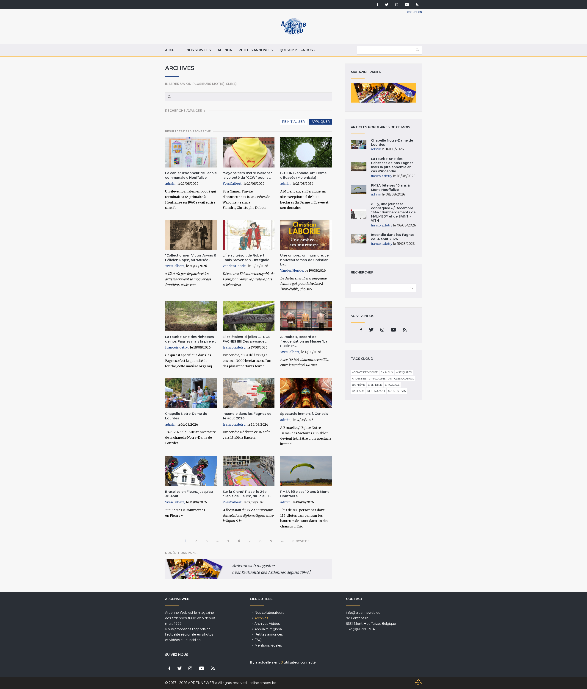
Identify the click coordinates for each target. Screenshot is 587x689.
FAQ (258, 640)
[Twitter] (387, 5)
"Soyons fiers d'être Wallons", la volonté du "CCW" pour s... (247, 175)
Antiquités (404, 372)
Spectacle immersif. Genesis (304, 414)
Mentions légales (268, 645)
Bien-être (375, 384)
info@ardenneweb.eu (363, 613)
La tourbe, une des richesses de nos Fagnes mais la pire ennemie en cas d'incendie (392, 165)
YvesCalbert (232, 183)
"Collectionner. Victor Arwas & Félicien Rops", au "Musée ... (190, 257)
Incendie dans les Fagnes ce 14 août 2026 (393, 237)
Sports (393, 391)
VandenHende (234, 266)
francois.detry (176, 347)
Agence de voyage (365, 372)
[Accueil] (293, 34)
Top (418, 684)
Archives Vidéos (267, 624)
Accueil (172, 50)
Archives (261, 618)
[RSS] (417, 5)
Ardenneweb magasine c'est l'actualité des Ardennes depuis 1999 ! (271, 569)
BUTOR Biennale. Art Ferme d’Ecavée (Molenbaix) (303, 175)
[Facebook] (377, 5)
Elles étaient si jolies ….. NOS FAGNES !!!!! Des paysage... (246, 339)
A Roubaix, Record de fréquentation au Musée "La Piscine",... (303, 341)
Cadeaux (358, 391)
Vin (403, 391)
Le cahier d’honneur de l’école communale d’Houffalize (191, 175)
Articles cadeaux (401, 378)
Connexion (414, 12)
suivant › (300, 541)
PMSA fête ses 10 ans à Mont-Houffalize (390, 187)
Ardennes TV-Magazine (368, 378)
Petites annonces (256, 50)
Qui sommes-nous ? (298, 50)
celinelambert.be (262, 683)
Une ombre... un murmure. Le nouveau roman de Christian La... (304, 259)
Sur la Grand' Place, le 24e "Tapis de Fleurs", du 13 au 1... (247, 494)
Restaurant (376, 391)
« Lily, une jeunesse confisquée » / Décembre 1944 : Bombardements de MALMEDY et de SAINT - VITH (393, 212)
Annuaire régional (268, 629)
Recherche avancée (183, 111)
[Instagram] (396, 5)
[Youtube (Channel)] (407, 5)
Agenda (225, 50)
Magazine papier (383, 93)
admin (170, 183)
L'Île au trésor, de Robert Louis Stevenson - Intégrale (246, 257)
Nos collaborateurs (269, 613)
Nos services (198, 50)
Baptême (358, 384)
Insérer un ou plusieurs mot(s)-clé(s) (201, 84)
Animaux (387, 372)
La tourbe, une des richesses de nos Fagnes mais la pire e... (190, 339)
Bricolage (392, 384)
